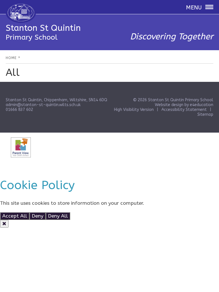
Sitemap (205, 114)
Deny (37, 216)
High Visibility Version (134, 109)
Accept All (14, 216)
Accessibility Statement (184, 109)
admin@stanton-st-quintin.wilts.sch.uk (43, 104)
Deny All (58, 216)
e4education (201, 104)
